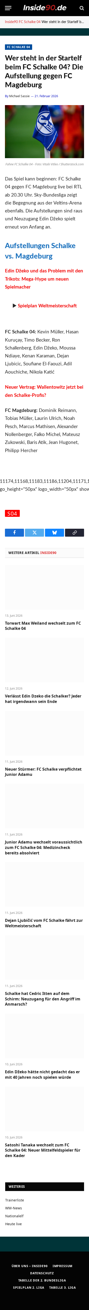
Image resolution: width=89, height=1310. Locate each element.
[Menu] (8, 8)
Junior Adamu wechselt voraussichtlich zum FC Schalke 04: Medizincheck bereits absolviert (43, 847)
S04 (12, 513)
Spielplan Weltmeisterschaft (47, 306)
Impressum (63, 1266)
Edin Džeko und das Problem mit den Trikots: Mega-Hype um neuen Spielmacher (44, 279)
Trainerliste (14, 1200)
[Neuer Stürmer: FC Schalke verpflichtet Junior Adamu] (44, 733)
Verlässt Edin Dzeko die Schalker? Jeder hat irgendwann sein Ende (43, 698)
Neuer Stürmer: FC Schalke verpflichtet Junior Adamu (43, 771)
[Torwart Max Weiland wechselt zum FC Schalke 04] (44, 587)
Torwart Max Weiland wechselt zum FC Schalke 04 (43, 625)
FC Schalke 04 (30, 22)
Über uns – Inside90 (30, 1266)
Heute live (13, 1224)
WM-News (13, 1208)
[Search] (81, 8)
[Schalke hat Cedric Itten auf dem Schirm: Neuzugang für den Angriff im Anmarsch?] (44, 957)
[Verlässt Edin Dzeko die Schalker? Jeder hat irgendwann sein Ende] (44, 660)
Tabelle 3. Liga (62, 1287)
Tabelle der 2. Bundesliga (42, 1280)
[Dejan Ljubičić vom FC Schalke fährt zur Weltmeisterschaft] (44, 884)
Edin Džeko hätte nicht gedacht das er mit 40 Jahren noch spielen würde (42, 1074)
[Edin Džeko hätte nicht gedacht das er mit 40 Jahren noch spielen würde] (44, 1036)
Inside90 (11, 22)
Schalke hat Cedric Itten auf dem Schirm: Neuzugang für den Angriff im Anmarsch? (42, 999)
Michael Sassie (19, 96)
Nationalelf (14, 1216)
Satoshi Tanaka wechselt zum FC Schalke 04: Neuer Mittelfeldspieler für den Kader (42, 1150)
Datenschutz (42, 1273)
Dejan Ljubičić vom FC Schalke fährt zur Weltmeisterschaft (44, 923)
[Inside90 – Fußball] (44, 8)
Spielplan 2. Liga (28, 1287)
